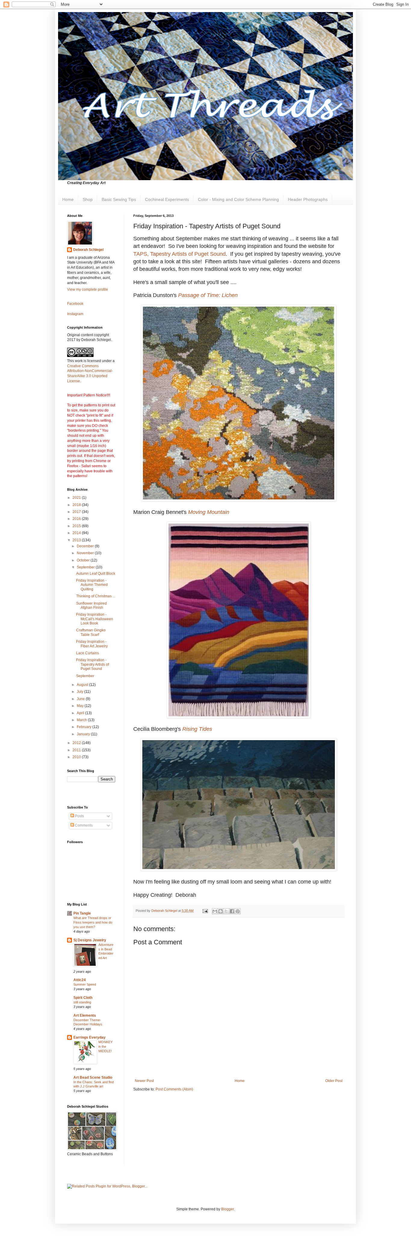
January (84, 734)
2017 (77, 512)
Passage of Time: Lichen (208, 295)
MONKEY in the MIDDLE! (105, 1046)
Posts (79, 816)
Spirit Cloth (82, 998)
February (84, 727)
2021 (77, 498)
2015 (77, 526)
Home (68, 199)
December (86, 546)
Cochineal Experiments (167, 199)
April (81, 713)
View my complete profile (87, 289)
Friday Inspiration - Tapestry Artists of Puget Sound (92, 664)
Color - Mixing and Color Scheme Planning (238, 199)
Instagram (75, 314)
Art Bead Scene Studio (92, 1077)
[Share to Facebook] (232, 911)
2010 (77, 757)
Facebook (75, 304)
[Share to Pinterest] (238, 911)
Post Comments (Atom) (174, 1089)
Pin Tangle (82, 913)
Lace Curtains (87, 653)
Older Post (333, 1081)
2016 (77, 519)
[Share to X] (226, 911)
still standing (82, 1002)
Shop (88, 199)
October (84, 560)
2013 (77, 540)
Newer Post (144, 1081)
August (83, 685)
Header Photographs (308, 199)
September (86, 567)
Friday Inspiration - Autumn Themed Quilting (92, 584)
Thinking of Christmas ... (95, 596)
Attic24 (79, 980)
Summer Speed (84, 984)
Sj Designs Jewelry (89, 940)
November (86, 553)
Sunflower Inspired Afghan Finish (91, 605)
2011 (77, 750)
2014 (77, 533)
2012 (77, 743)
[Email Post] (205, 910)
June (81, 699)
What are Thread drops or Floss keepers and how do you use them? (92, 922)
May (81, 706)
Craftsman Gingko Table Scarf (91, 632)
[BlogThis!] (221, 911)
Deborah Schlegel (88, 250)
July (80, 692)
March (82, 720)
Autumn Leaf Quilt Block (95, 573)
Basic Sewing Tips (119, 199)
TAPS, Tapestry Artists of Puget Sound (179, 254)
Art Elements (84, 1015)
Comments (83, 825)
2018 (77, 505)
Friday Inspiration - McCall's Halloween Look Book (94, 618)
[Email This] (215, 911)
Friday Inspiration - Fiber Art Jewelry (92, 644)
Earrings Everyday (89, 1037)
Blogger (227, 1209)
